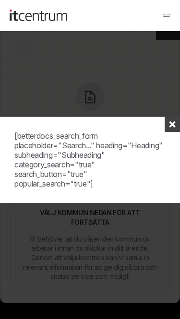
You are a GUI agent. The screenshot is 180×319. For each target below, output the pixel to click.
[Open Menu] (166, 15)
